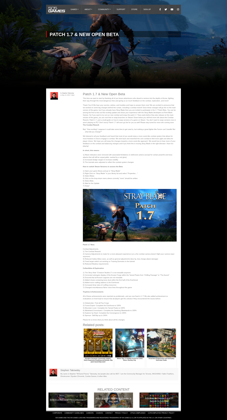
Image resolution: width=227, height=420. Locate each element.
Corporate (57, 413)
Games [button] (74, 9)
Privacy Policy (121, 413)
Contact (109, 413)
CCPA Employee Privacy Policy (161, 413)
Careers (90, 413)
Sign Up (147, 9)
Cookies (99, 413)
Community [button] (103, 9)
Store (134, 9)
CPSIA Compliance (138, 413)
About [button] (88, 9)
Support (121, 9)
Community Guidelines (74, 413)
